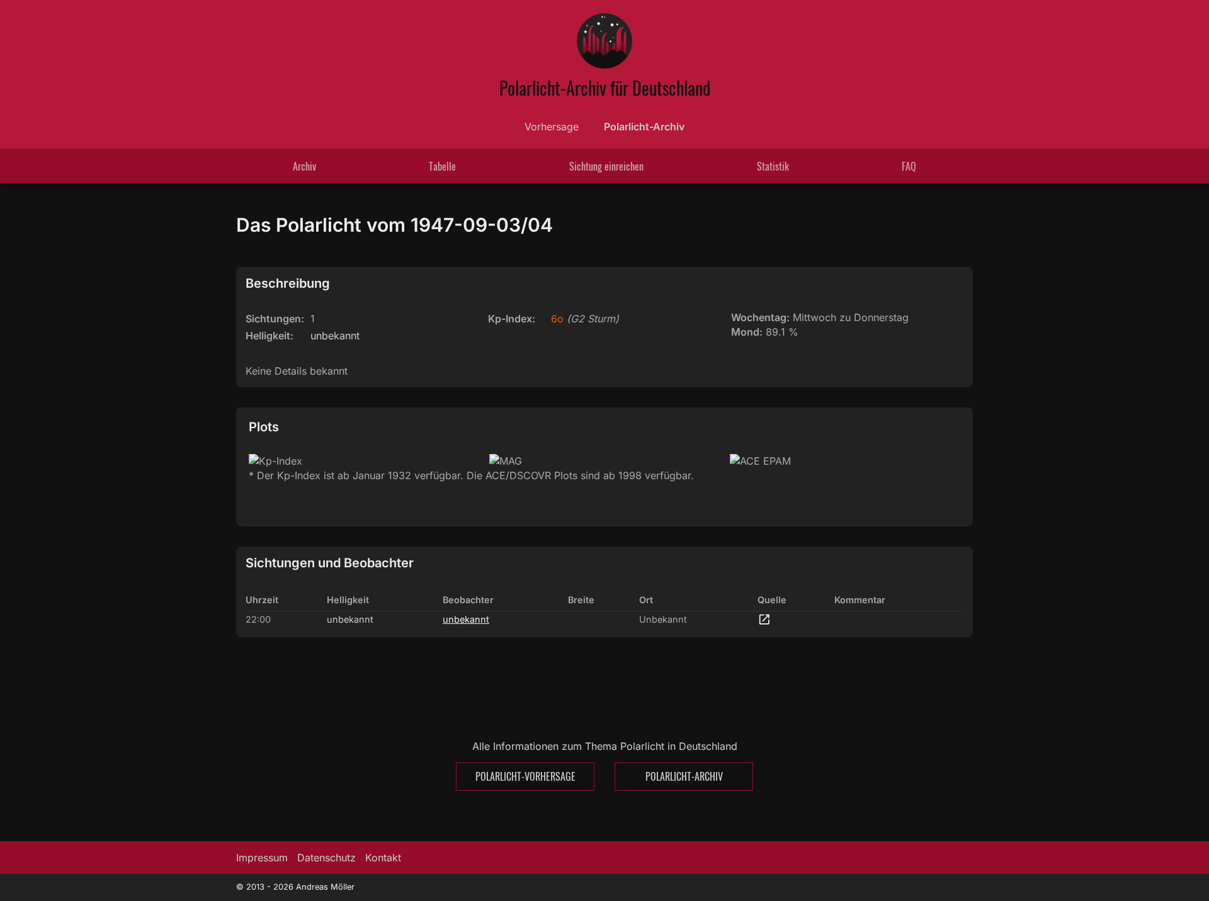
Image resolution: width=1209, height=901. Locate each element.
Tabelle (442, 166)
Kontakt (383, 857)
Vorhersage (552, 126)
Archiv (304, 166)
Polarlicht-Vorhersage (525, 776)
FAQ (909, 166)
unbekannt (466, 619)
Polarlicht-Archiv (644, 126)
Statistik (773, 166)
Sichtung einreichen (606, 166)
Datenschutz (326, 857)
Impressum (262, 857)
